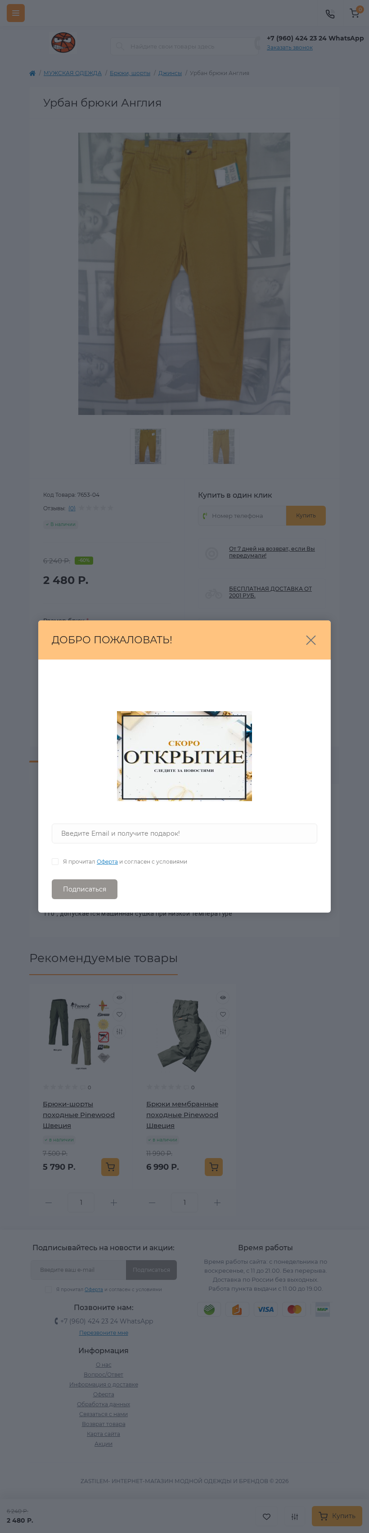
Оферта (107, 861)
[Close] (311, 640)
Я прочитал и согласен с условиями (125, 861)
